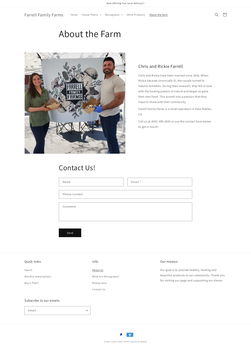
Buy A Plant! (31, 283)
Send (70, 233)
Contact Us (98, 289)
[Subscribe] (86, 310)
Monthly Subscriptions (37, 276)
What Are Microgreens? (105, 276)
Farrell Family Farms (120, 341)
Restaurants (99, 283)
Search (28, 270)
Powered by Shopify (138, 341)
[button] (91, 15)
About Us (97, 270)
